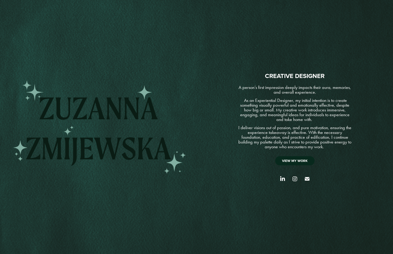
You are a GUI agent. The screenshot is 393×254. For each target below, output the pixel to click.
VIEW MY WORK (295, 160)
